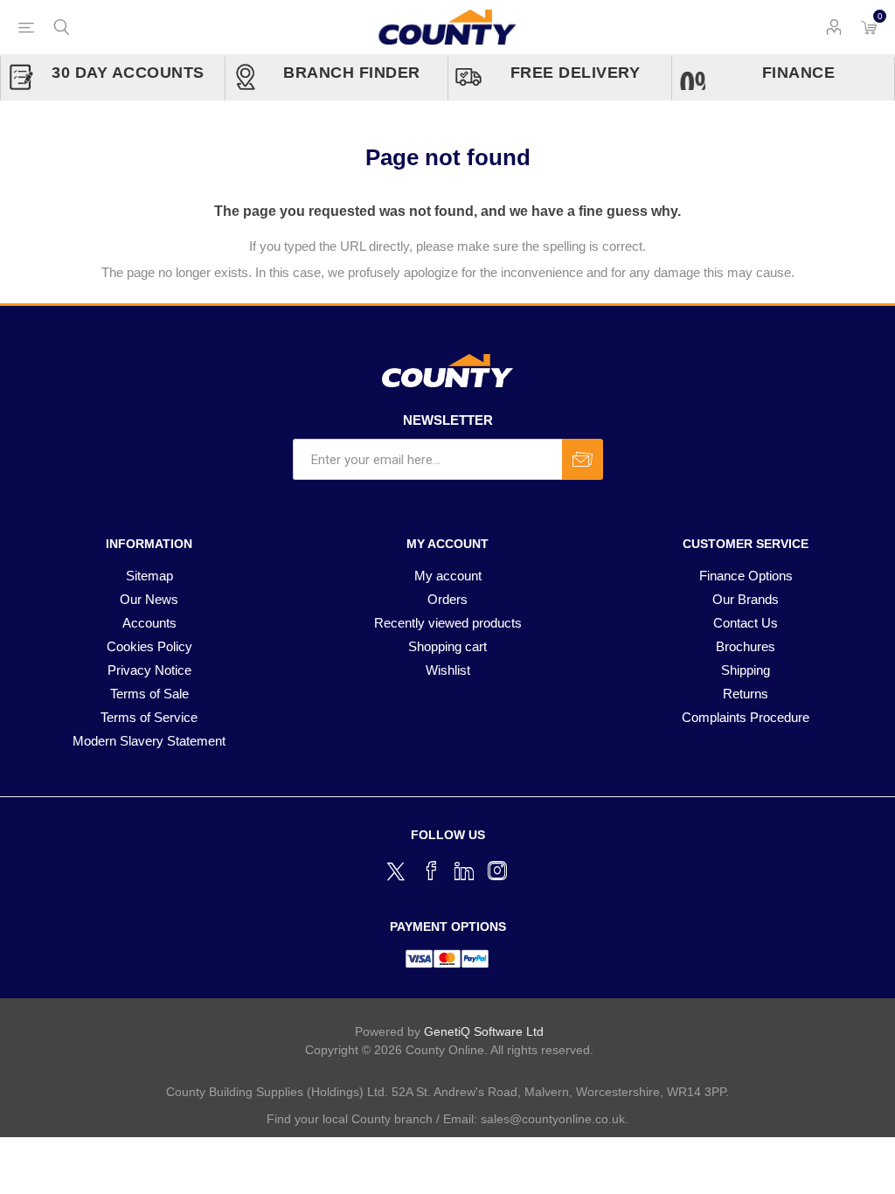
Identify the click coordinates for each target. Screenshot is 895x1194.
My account (448, 575)
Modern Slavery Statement (149, 740)
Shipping (745, 670)
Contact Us (745, 622)
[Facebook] (431, 871)
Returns (745, 693)
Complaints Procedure (745, 717)
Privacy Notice (149, 670)
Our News (149, 599)
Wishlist (448, 670)
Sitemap (149, 575)
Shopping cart (447, 646)
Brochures (745, 646)
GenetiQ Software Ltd (484, 1031)
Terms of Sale (149, 693)
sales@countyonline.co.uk (553, 1119)
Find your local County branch (350, 1119)
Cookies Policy (149, 646)
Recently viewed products (448, 622)
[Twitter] (398, 869)
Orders (447, 599)
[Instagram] (497, 871)
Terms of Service (149, 717)
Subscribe (582, 459)
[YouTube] (464, 871)
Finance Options (746, 575)
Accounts (149, 622)
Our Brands (745, 599)
